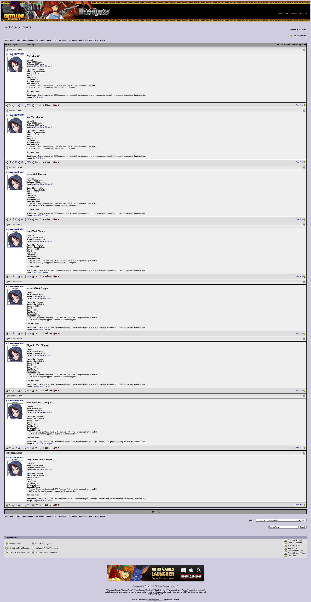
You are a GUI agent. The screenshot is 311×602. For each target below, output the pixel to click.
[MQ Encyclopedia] (61, 40)
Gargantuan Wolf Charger (43, 501)
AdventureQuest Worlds (177, 590)
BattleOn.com (160, 590)
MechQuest (139, 590)
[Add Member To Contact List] (48, 105)
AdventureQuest (113, 590)
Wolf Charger (38, 97)
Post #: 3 (299, 219)
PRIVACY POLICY (155, 594)
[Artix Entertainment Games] (27, 40)
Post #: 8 (299, 505)
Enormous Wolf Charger (42, 443)
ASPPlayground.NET (155, 600)
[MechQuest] (46, 40)
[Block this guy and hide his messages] (56, 105)
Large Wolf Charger (40, 215)
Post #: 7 (299, 448)
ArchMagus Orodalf (15, 54)
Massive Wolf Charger (41, 329)
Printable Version (299, 36)
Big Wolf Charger (39, 158)
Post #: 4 (299, 276)
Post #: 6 (299, 391)
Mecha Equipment (79, 40)
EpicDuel (149, 590)
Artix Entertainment (196, 590)
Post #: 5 (299, 333)
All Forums (9, 40)
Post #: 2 (299, 162)
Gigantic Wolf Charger (41, 386)
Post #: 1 (299, 105)
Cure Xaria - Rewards (43, 66)
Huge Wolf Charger (40, 272)
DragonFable (127, 590)
